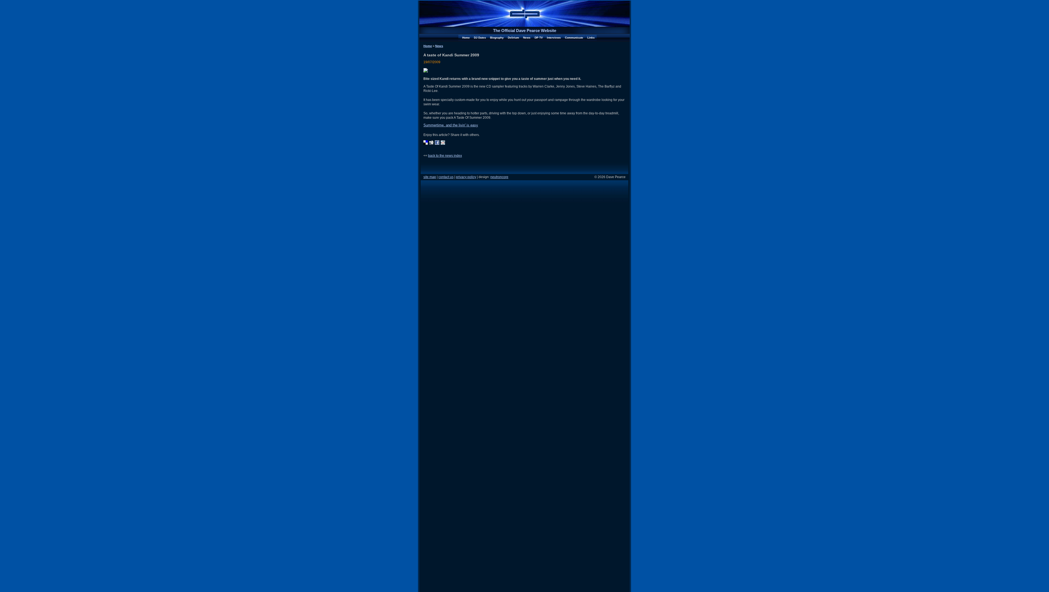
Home (466, 37)
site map (429, 177)
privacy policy (466, 177)
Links (591, 37)
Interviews (554, 37)
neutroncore (499, 177)
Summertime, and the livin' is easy (450, 125)
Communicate (574, 37)
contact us (445, 177)
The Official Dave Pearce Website (524, 30)
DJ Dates (480, 37)
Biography (497, 37)
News (527, 37)
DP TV (539, 37)
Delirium (513, 37)
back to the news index (445, 155)
